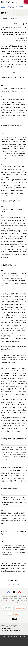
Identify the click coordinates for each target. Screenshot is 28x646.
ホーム (2, 6)
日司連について (9, 6)
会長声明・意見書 (19, 6)
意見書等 (3, 7)
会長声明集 (14, 18)
